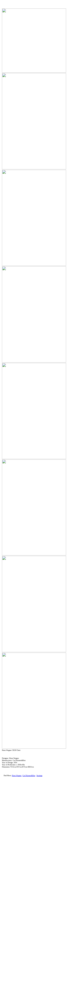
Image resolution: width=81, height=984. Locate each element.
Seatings (39, 776)
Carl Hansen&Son (28, 776)
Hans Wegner (17, 776)
